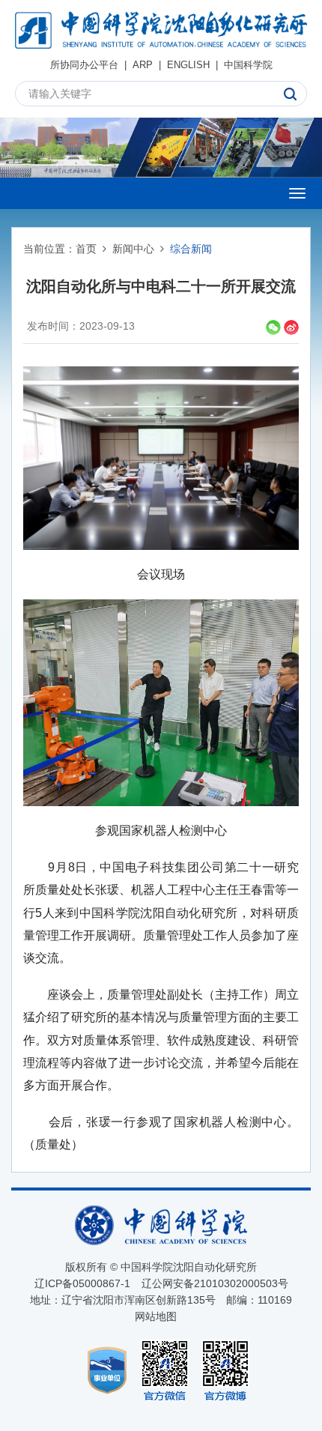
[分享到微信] (273, 327)
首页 (86, 249)
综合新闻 (191, 249)
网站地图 (156, 1316)
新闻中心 (133, 249)
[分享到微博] (291, 327)
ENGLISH (188, 64)
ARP (143, 64)
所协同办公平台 (84, 64)
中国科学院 (248, 64)
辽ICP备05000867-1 (82, 1283)
